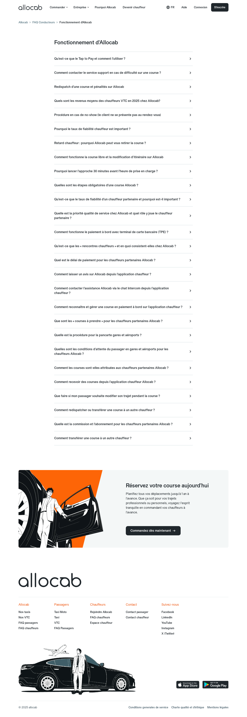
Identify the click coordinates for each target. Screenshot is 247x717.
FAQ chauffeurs (28, 628)
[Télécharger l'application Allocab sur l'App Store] (187, 684)
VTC (57, 622)
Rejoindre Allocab (101, 612)
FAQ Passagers (64, 628)
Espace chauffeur (101, 622)
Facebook (168, 612)
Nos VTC (24, 617)
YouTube (167, 622)
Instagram (168, 628)
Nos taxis (24, 612)
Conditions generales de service (148, 707)
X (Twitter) (168, 633)
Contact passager (137, 612)
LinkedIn (167, 617)
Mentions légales (217, 707)
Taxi (56, 617)
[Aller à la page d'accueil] (30, 7)
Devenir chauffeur (134, 7)
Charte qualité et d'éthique (187, 707)
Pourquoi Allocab (105, 7)
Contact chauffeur (137, 617)
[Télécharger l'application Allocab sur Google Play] (215, 684)
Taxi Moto (60, 612)
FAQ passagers (28, 622)
